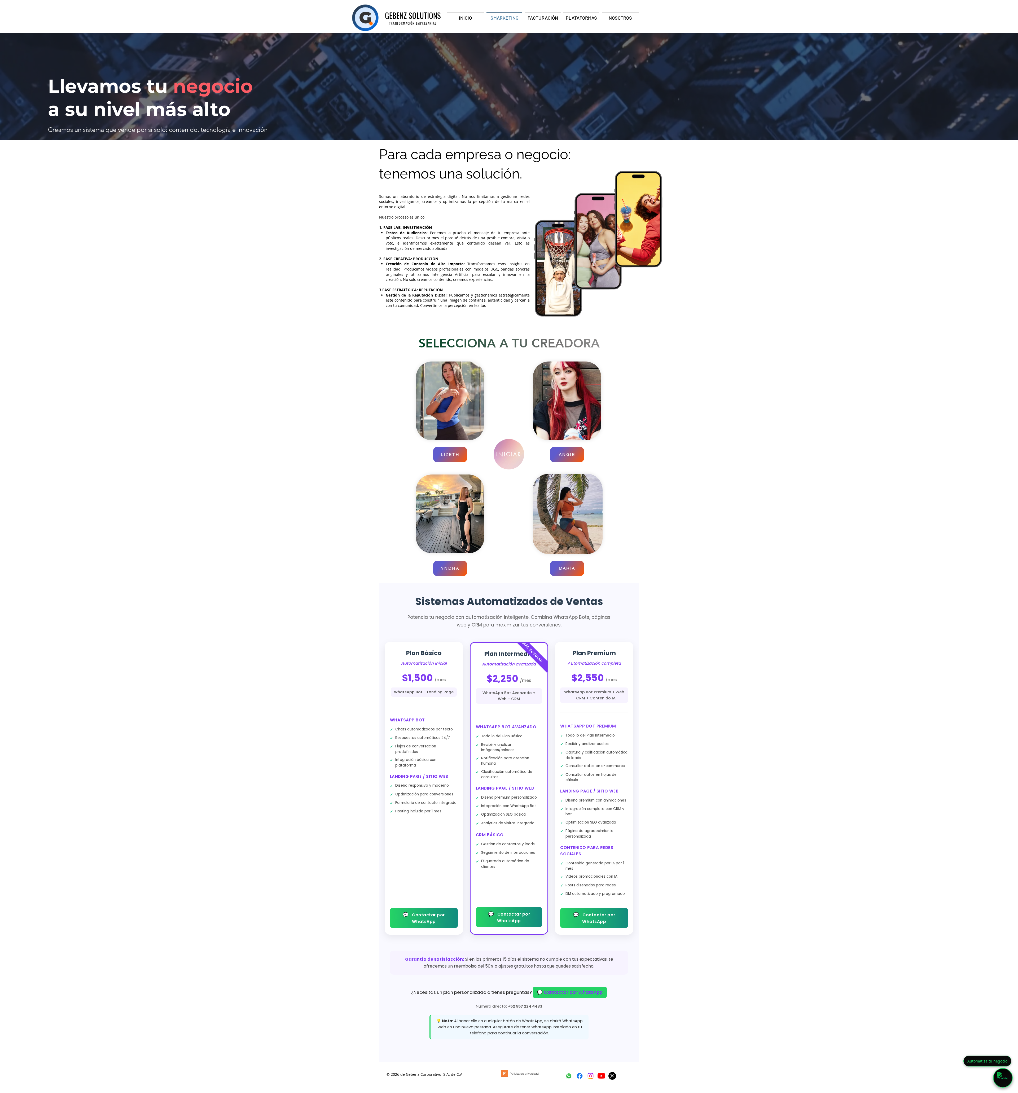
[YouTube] (601, 1076)
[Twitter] (612, 1076)
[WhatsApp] (569, 1076)
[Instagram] (590, 1076)
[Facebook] (579, 1076)
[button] (450, 454)
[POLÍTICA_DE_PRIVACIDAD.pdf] (504, 1074)
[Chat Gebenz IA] (1003, 1078)
